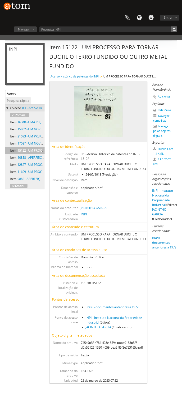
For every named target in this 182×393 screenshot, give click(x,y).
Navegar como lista (161, 118)
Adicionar (164, 96)
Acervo (12, 93)
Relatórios (164, 110)
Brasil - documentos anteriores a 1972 (112, 307)
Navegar (24, 29)
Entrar (168, 17)
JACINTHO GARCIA (93, 208)
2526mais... (19, 115)
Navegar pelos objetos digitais (162, 131)
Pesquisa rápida (18, 100)
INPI (84, 214)
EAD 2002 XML (162, 161)
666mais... (19, 186)
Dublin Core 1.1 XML (163, 151)
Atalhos (151, 18)
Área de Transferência (127, 18)
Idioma (139, 18)
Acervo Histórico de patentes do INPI (74, 76)
